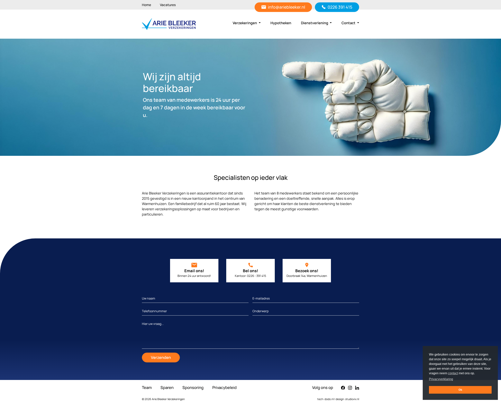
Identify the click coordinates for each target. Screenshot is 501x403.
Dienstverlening (315, 23)
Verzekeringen (245, 23)
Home (146, 5)
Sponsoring (193, 387)
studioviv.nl (352, 399)
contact (453, 373)
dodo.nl (329, 399)
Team (147, 387)
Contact (349, 23)
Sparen (167, 387)
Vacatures (168, 5)
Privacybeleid (224, 387)
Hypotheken (280, 23)
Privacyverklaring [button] (441, 379)
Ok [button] (460, 389)
